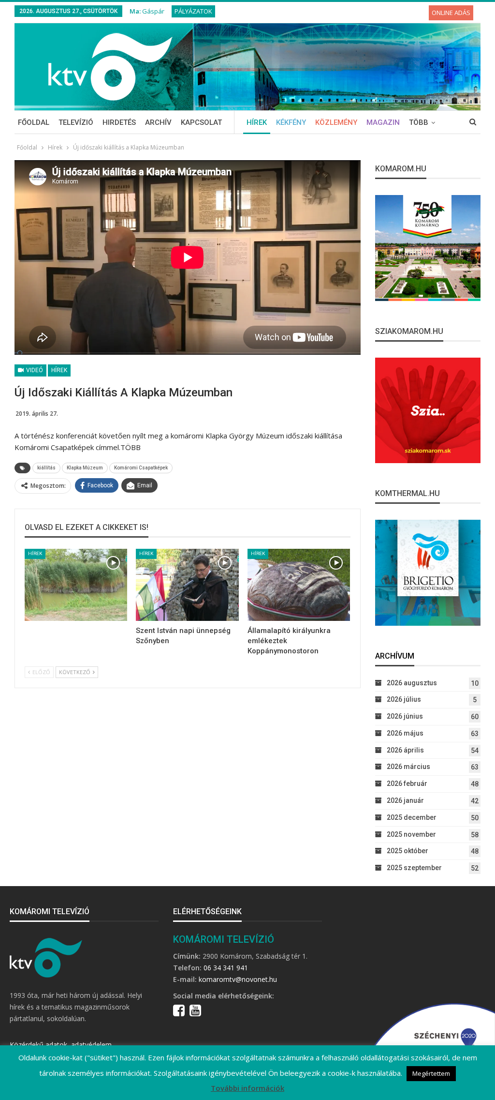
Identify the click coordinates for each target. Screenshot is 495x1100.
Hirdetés (119, 122)
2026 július (404, 699)
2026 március (408, 766)
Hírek (257, 122)
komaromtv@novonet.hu (238, 979)
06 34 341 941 (226, 967)
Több (418, 122)
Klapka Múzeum (85, 467)
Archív (158, 122)
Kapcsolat (201, 122)
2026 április (405, 750)
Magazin (383, 122)
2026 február (407, 783)
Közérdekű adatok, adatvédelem (61, 1044)
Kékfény (291, 122)
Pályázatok (193, 11)
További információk (247, 1088)
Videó (34, 370)
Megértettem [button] (431, 1073)
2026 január (405, 800)
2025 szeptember (414, 868)
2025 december (412, 817)
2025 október (407, 851)
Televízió (75, 122)
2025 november (411, 834)
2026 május (405, 733)
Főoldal (33, 122)
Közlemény (336, 122)
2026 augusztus (412, 683)
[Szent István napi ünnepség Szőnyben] (187, 585)
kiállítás (46, 467)
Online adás (451, 12)
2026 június (405, 716)
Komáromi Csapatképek (141, 467)
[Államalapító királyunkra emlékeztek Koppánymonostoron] (299, 585)
